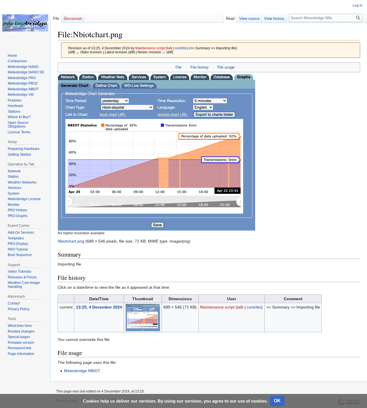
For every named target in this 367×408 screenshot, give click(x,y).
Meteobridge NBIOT (82, 370)
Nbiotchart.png (71, 241)
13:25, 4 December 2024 (99, 307)
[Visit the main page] (25, 23)
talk (169, 48)
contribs (181, 48)
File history (199, 67)
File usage (226, 67)
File (178, 67)
